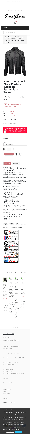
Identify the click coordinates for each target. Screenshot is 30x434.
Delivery (5, 378)
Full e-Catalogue (7, 371)
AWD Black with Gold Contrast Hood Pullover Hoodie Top (5, 290)
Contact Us (6, 396)
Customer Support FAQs (9, 376)
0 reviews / (15, 97)
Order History (7, 389)
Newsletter (6, 393)
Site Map (5, 398)
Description (7, 163)
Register (17, 1)
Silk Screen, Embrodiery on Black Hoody (13, 373)
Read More (10, 432)
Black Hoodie (12, 37)
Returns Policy (7, 407)
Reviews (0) (16, 163)
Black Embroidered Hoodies (10, 362)
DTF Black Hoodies (8, 367)
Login (21, 1)
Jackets (20, 37)
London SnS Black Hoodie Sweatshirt (24, 290)
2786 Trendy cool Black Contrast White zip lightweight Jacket (14, 40)
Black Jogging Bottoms (9, 364)
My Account (6, 387)
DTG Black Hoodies (8, 369)
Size (5, 142)
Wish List (5, 391)
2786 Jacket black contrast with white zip (15, 157)
